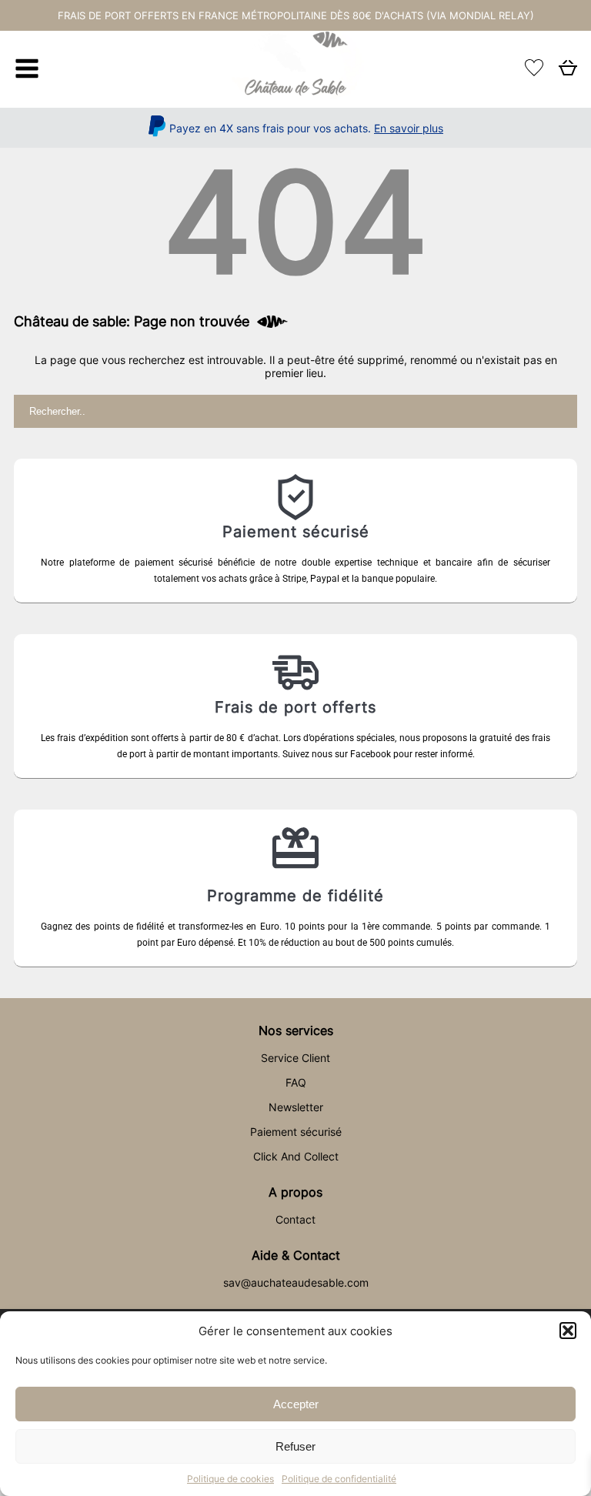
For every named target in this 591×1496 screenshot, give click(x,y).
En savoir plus (408, 128)
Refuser (295, 1446)
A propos (295, 1192)
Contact (295, 1219)
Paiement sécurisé (296, 1131)
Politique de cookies (230, 1478)
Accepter (296, 1404)
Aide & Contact (296, 1255)
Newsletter (296, 1107)
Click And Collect (296, 1156)
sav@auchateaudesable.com (296, 1282)
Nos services (296, 1030)
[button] (568, 1330)
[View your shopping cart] (568, 72)
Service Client (295, 1057)
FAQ (295, 1082)
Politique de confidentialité (339, 1478)
